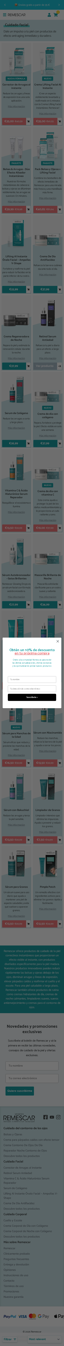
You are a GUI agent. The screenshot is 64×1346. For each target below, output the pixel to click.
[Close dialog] (57, 641)
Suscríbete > (32, 697)
